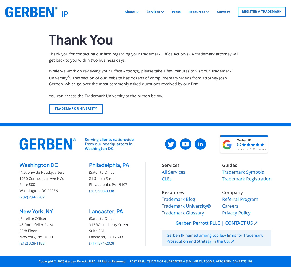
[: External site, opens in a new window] (170, 144)
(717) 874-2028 (101, 243)
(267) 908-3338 (101, 191)
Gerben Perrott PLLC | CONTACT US (214, 223)
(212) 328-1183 (32, 243)
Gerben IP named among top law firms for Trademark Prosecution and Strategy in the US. (214, 238)
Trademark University (76, 108)
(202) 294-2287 (32, 197)
